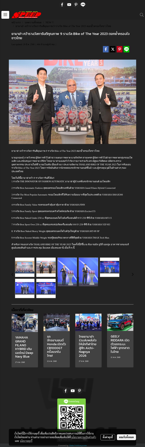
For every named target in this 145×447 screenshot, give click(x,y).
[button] (140, 15)
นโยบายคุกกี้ (26, 440)
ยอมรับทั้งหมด (126, 437)
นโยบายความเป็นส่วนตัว (83, 437)
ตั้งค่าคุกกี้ (108, 437)
